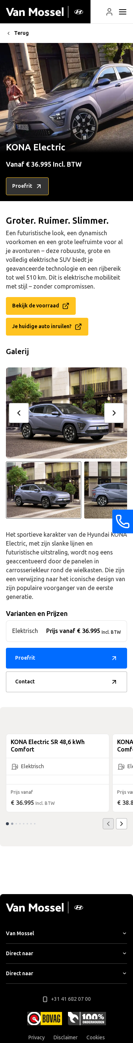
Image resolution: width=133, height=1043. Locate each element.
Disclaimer (66, 1037)
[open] (122, 11)
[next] (114, 413)
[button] (109, 12)
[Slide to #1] (43, 490)
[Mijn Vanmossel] (109, 12)
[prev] (19, 413)
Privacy (36, 1037)
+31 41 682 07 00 (71, 999)
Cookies (95, 1037)
